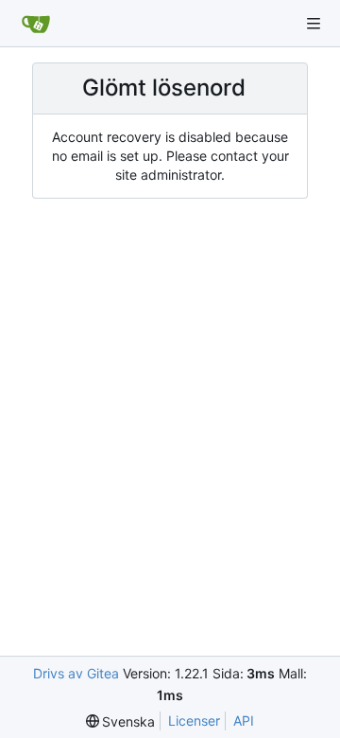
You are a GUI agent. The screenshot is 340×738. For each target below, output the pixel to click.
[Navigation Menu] (314, 24)
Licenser (194, 720)
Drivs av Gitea (76, 673)
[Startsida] (35, 24)
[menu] (121, 721)
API (243, 720)
